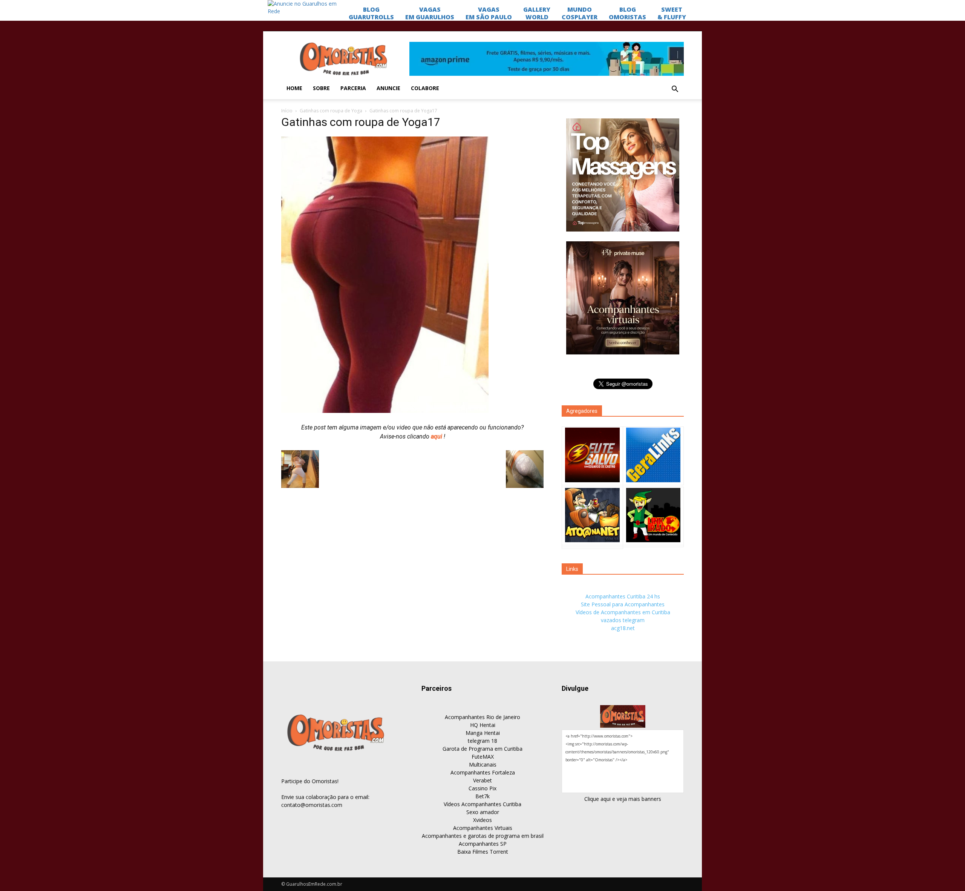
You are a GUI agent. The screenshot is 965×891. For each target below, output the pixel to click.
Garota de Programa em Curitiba (482, 748)
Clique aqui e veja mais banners (622, 798)
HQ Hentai (482, 724)
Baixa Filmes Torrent (482, 851)
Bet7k (482, 796)
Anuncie (388, 88)
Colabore (425, 88)
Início (287, 110)
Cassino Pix (482, 788)
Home (294, 88)
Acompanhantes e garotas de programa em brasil (483, 835)
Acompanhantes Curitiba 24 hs (622, 596)
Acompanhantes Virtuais (482, 827)
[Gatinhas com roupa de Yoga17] (385, 411)
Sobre (321, 88)
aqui (437, 436)
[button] (675, 89)
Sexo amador (482, 812)
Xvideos (482, 820)
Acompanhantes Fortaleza (482, 772)
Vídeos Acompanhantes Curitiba (482, 804)
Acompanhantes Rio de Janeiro (482, 717)
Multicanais (482, 764)
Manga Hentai (483, 732)
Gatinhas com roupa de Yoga (331, 110)
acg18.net (623, 628)
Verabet (482, 780)
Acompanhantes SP (483, 843)
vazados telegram (623, 620)
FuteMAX (483, 756)
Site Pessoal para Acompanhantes (623, 604)
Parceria (353, 88)
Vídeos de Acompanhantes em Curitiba (623, 612)
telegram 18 (482, 740)
